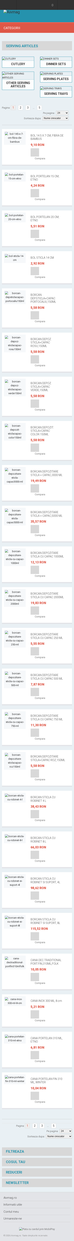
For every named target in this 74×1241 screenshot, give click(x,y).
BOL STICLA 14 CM (42, 257)
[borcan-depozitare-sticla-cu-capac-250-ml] (15, 639)
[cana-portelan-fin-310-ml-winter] (15, 1079)
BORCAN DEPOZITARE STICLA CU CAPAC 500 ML (47, 677)
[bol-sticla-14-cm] (15, 258)
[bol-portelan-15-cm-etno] (15, 177)
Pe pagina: (49, 113)
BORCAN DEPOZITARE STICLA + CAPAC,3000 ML (46, 473)
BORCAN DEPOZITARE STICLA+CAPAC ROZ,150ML (48, 758)
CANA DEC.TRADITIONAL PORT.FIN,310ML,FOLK (46, 962)
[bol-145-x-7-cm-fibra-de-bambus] (15, 138)
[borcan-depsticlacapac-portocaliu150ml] (15, 297)
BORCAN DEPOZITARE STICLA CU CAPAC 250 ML (47, 636)
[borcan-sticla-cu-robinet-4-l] (15, 798)
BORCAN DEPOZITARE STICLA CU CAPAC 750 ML (47, 717)
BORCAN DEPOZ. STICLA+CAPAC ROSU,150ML (41, 343)
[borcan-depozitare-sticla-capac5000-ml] (15, 516)
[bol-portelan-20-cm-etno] (15, 217)
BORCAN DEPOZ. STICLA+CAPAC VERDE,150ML (41, 387)
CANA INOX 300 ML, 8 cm (46, 1000)
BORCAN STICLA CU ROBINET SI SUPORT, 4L (45, 880)
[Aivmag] (12, 16)
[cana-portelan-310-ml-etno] (15, 1039)
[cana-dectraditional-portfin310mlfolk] (15, 962)
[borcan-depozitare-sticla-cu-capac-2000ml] (15, 598)
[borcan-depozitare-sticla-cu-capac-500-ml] (15, 679)
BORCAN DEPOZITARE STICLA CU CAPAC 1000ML (47, 554)
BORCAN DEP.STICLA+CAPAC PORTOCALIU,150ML (43, 298)
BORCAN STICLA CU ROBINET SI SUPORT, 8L (45, 921)
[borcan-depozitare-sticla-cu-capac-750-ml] (15, 720)
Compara (39, 158)
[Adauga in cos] (35, 152)
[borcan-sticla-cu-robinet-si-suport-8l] (15, 922)
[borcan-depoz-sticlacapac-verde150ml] (15, 387)
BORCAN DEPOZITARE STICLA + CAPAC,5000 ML (46, 514)
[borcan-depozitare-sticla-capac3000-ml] (15, 476)
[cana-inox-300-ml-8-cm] (15, 1001)
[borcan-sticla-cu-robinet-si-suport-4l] (15, 881)
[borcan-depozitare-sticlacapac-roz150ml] (15, 761)
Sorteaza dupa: (32, 118)
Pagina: (6, 107)
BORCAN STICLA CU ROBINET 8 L (43, 839)
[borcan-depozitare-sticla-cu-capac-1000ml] (15, 557)
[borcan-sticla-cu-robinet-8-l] (15, 838)
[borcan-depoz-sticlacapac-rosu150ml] (15, 343)
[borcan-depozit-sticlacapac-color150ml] (15, 432)
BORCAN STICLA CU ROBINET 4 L (43, 799)
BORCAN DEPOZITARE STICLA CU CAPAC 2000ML (47, 595)
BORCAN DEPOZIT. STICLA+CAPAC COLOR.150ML (42, 431)
